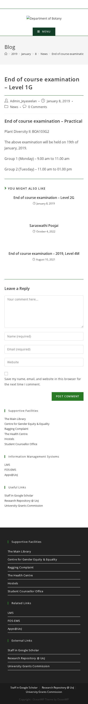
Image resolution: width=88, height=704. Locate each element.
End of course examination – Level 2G (43, 197)
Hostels (9, 439)
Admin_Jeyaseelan (23, 101)
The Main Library (15, 419)
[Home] (5, 54)
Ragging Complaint (16, 429)
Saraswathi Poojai (43, 225)
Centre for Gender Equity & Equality (27, 424)
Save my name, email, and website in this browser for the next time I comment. (42, 381)
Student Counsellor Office (20, 444)
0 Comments (37, 107)
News (14, 107)
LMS (7, 465)
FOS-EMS (10, 470)
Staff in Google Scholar (18, 495)
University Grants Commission (23, 505)
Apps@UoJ (11, 475)
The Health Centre (16, 434)
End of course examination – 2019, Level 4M (44, 253)
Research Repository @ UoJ (21, 501)
